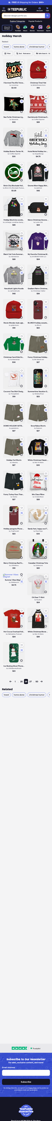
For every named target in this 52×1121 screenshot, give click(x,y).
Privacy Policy (32, 1088)
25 (21, 681)
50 (37, 681)
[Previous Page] (11, 681)
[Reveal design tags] (21, 77)
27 (30, 681)
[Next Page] (41, 681)
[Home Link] (17, 9)
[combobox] (23, 15)
